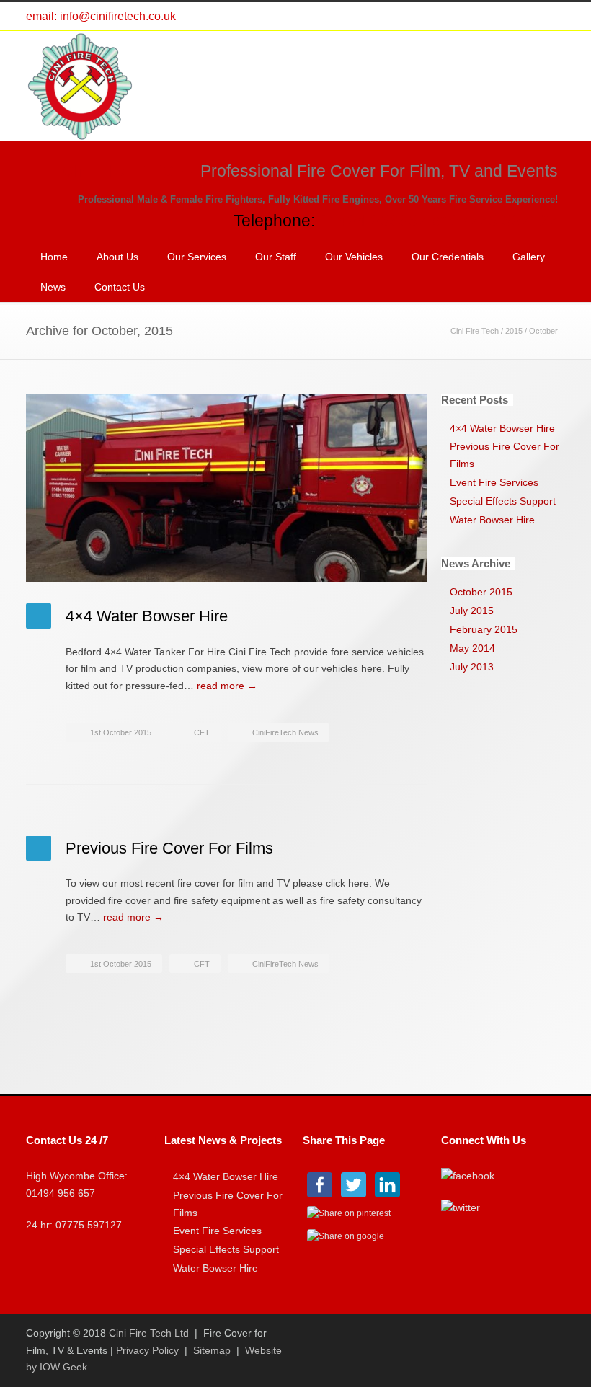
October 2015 (481, 592)
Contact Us (119, 287)
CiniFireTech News (285, 732)
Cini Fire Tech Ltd (149, 1333)
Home (54, 256)
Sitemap (212, 1350)
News (53, 287)
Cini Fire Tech (474, 331)
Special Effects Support (503, 501)
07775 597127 (88, 1225)
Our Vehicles (354, 256)
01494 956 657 (60, 1193)
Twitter (493, 16)
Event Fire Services (494, 482)
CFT (202, 732)
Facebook (521, 16)
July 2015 (472, 610)
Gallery (528, 256)
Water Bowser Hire (492, 520)
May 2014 (472, 648)
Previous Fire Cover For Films (169, 848)
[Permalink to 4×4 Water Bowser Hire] (226, 488)
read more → (227, 685)
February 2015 (483, 629)
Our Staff (275, 256)
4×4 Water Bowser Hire (147, 616)
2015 (514, 331)
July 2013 (472, 667)
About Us (117, 256)
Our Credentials (448, 256)
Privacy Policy (147, 1350)
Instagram (550, 16)
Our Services (196, 256)
